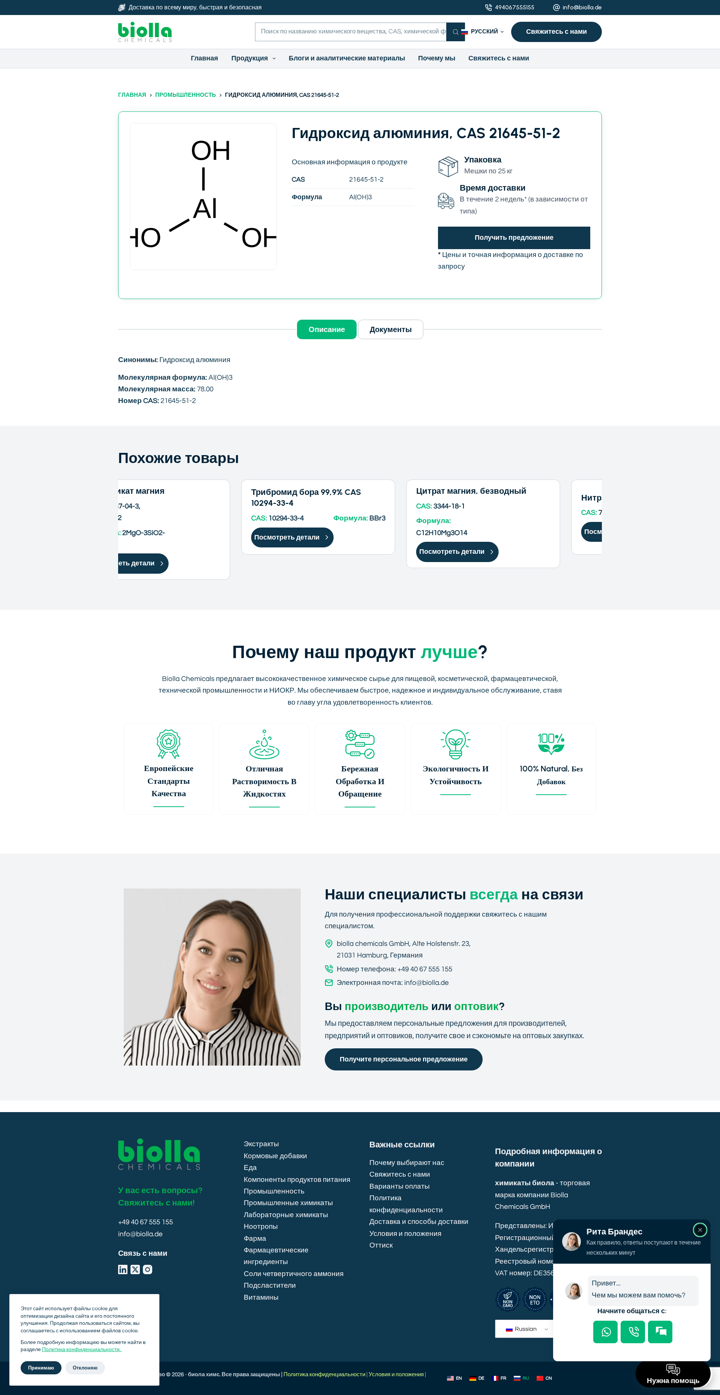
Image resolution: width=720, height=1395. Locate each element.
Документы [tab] (391, 329)
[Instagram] (147, 1269)
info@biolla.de (582, 7)
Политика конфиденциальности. (82, 1349)
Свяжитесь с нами (556, 31)
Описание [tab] (327, 329)
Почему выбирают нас (406, 1163)
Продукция (249, 58)
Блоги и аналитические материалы (347, 58)
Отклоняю (85, 1368)
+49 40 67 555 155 (145, 1222)
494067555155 (514, 7)
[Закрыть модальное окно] (700, 1230)
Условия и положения (405, 1233)
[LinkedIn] (123, 1269)
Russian (525, 1329)
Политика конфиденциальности (324, 1374)
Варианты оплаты (399, 1186)
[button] (482, 32)
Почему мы (436, 58)
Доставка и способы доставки (418, 1221)
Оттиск (381, 1245)
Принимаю (41, 1368)
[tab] (605, 1332)
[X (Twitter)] (135, 1269)
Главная (204, 58)
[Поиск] (455, 32)
